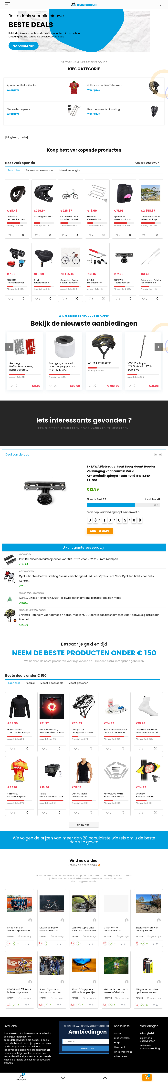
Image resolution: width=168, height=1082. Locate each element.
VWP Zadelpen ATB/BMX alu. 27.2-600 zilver (134, 366)
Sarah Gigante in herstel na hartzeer (50, 991)
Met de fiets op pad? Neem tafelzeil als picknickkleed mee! (116, 992)
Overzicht (119, 1047)
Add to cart (100, 531)
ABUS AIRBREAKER (93, 363)
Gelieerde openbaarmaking (150, 1047)
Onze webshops (123, 1051)
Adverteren (120, 1056)
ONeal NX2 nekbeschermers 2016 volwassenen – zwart (16, 220)
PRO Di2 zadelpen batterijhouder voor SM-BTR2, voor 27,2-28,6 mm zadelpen (68, 559)
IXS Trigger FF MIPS (43, 216)
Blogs (117, 1042)
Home (117, 1033)
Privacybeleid (147, 1033)
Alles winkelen (122, 1038)
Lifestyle (108, 998)
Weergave (13, 90)
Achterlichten (26, 571)
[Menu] (7, 4)
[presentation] (9, 347)
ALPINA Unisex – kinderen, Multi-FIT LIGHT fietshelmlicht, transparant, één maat (70, 598)
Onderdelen (25, 554)
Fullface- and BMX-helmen (32, 610)
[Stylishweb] (30, 921)
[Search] (159, 4)
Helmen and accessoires (31, 592)
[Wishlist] (63, 1077)
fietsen (10, 936)
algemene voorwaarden (147, 1039)
